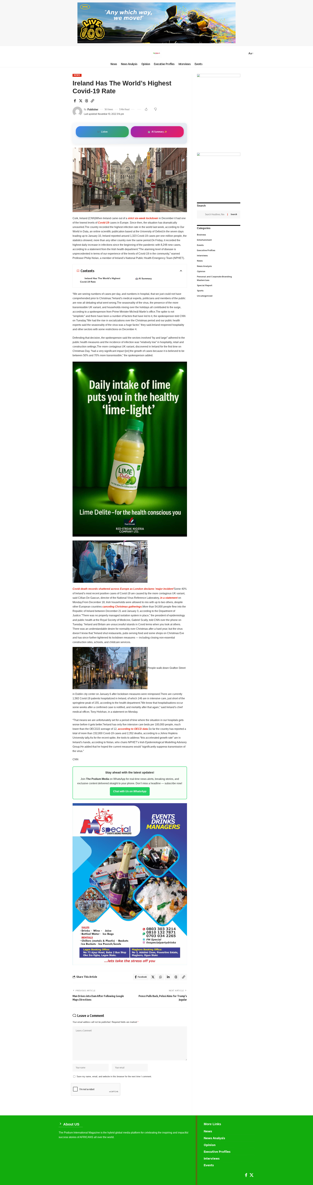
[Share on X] (80, 100)
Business (218, 234)
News (77, 75)
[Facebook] (246, 1175)
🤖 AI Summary (143, 278)
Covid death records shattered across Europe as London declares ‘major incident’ (123, 588)
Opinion (218, 271)
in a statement (169, 597)
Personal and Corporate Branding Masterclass (218, 278)
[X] (251, 1175)
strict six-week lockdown (143, 218)
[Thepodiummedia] (156, 53)
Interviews (218, 255)
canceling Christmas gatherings (122, 606)
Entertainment (218, 239)
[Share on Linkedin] (168, 977)
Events (218, 245)
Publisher (92, 109)
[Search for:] (215, 214)
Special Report (218, 285)
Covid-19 (103, 222)
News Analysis (218, 265)
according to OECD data (133, 729)
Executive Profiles (218, 250)
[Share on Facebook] (75, 100)
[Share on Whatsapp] (160, 977)
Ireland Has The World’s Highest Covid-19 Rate (100, 280)
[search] (244, 53)
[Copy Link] (92, 100)
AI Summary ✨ (157, 131)
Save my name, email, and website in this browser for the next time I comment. (114, 1076)
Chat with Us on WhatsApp (129, 791)
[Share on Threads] (86, 100)
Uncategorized (218, 295)
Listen (102, 131)
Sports (218, 290)
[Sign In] (61, 53)
